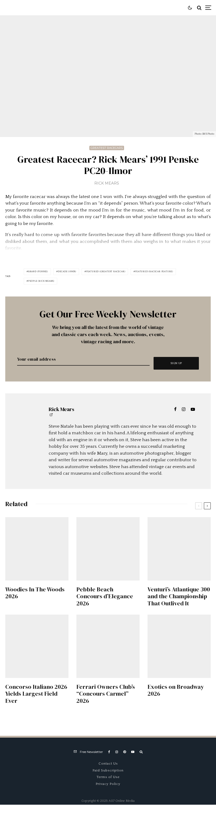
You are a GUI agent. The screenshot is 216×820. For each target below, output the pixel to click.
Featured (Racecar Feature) (154, 271)
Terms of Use (108, 777)
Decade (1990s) (67, 271)
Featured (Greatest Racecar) (105, 271)
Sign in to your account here (131, 594)
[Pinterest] (125, 752)
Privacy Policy (108, 784)
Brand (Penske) (38, 271)
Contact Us (108, 763)
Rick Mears (106, 183)
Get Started (108, 576)
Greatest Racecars (107, 148)
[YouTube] (133, 752)
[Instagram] (117, 752)
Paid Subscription (108, 770)
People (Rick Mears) (41, 281)
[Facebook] (109, 752)
